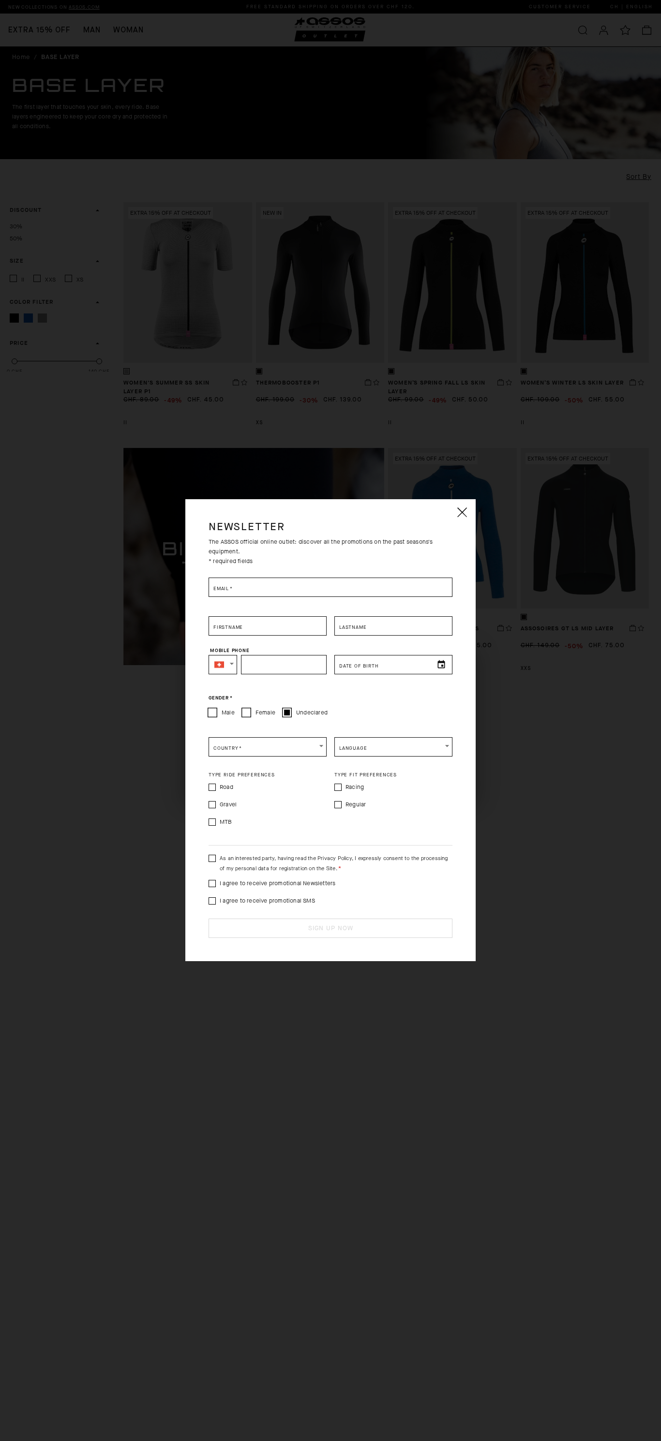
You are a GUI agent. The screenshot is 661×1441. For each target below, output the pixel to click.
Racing (355, 787)
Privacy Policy (334, 858)
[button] (223, 664)
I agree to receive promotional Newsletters (277, 883)
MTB (226, 822)
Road (226, 787)
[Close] (461, 512)
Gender (220, 697)
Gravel (228, 804)
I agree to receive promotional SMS (267, 901)
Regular (356, 804)
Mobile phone (230, 650)
